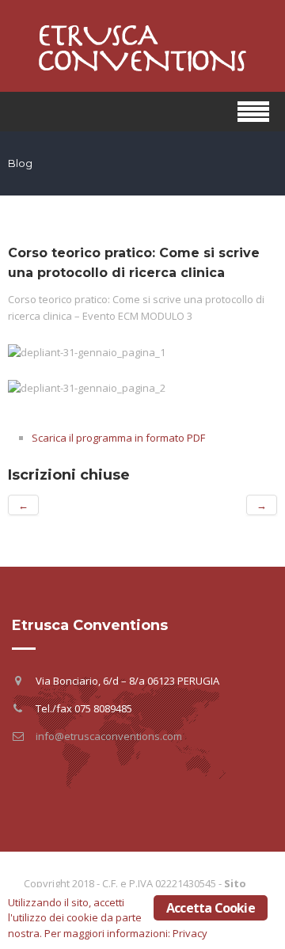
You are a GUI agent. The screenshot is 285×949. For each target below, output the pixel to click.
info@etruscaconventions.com (109, 736)
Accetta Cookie (210, 908)
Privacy (190, 933)
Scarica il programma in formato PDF (118, 438)
